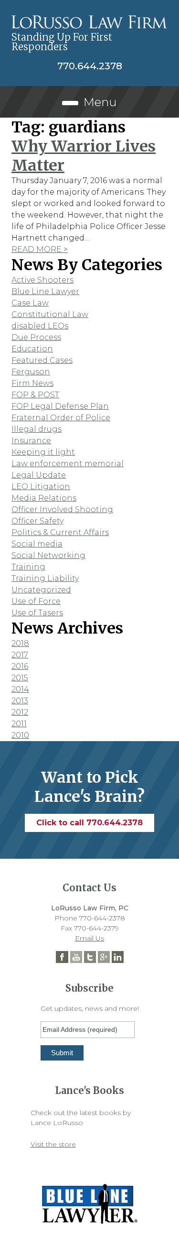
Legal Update (38, 475)
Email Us (89, 938)
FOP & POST (35, 394)
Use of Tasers (37, 612)
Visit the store (53, 1144)
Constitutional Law (49, 314)
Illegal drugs (36, 429)
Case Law (30, 302)
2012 (19, 712)
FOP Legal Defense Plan (60, 406)
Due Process (36, 337)
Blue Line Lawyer (45, 291)
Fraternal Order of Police (60, 417)
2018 (20, 643)
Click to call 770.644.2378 (89, 822)
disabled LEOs (39, 325)
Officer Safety (37, 520)
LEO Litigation (40, 486)
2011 (19, 723)
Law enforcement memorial (67, 463)
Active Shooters (42, 279)
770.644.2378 (89, 66)
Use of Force (36, 601)
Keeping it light (43, 452)
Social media (37, 543)
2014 (20, 689)
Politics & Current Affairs (60, 532)
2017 (19, 654)
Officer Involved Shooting (62, 509)
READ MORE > (39, 249)
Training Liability (45, 578)
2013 (19, 700)
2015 (19, 677)
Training (28, 566)
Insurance (31, 440)
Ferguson (30, 371)
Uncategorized (41, 589)
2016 (19, 666)
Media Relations (43, 498)
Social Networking (48, 555)
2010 (20, 735)
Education (32, 348)
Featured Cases (42, 360)
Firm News (32, 383)
